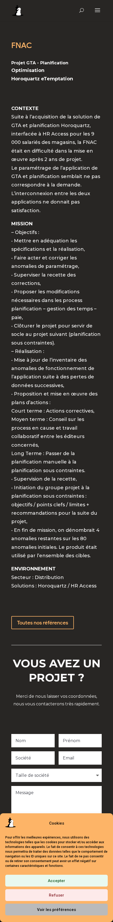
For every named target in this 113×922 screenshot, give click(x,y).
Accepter (56, 880)
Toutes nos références (42, 622)
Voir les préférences (56, 909)
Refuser (56, 895)
